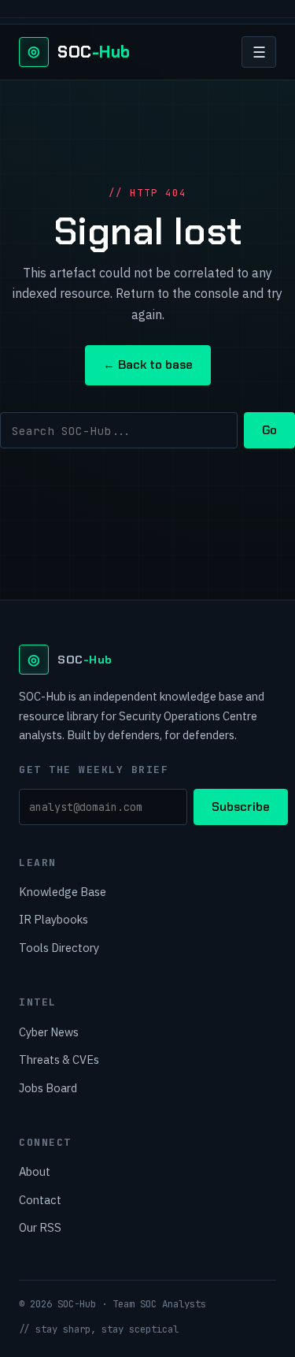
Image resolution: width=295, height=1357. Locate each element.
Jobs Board (48, 1087)
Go (269, 430)
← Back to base (148, 365)
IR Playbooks (53, 919)
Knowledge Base (62, 891)
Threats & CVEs (59, 1059)
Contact (40, 1199)
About (34, 1171)
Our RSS (40, 1227)
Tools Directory (59, 947)
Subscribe (241, 807)
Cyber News (49, 1031)
